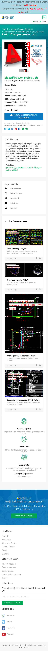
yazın (28, 476)
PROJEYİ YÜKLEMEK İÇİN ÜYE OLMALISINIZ (25, 116)
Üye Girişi (5, 554)
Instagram (11, 615)
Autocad (17, 93)
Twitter (10, 622)
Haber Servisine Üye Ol (12, 603)
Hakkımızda (6, 540)
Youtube (10, 634)
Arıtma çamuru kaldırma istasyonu (21, 356)
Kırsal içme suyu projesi (16, 249)
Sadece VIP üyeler (16, 193)
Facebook (10, 628)
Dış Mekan (29, 29)
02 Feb (9, 258)
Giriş (36, 22)
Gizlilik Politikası (8, 571)
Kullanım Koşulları (9, 564)
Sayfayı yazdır (15, 198)
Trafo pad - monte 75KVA (17, 280)
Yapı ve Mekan (17, 29)
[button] (7, 56)
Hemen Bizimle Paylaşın (24, 516)
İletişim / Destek (8, 547)
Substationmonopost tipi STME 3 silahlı (23, 400)
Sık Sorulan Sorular (9, 543)
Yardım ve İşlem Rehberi (11, 575)
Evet (24, 96)
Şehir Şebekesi (9, 32)
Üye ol (44, 22)
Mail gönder (14, 203)
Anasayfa (5, 29)
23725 (37, 81)
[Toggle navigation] (44, 17)
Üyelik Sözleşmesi (9, 567)
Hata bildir (13, 208)
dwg (12, 89)
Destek (4, 578)
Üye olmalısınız (15, 188)
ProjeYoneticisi (17, 81)
